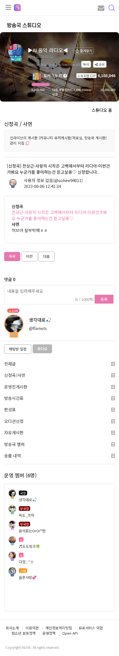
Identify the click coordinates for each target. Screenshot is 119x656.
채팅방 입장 (18, 349)
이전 (29, 256)
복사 (86, 64)
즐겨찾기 (85, 50)
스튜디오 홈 (102, 110)
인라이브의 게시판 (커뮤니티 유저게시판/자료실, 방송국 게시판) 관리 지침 (58, 140)
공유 (101, 64)
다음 (46, 256)
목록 (12, 256)
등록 (104, 299)
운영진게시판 (15, 387)
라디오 (42, 348)
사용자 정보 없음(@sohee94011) (53, 180)
